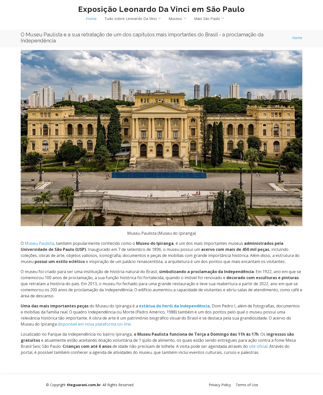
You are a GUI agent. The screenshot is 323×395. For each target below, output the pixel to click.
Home (91, 18)
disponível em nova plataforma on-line (94, 324)
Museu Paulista (39, 243)
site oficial (258, 346)
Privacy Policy (220, 384)
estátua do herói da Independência (174, 306)
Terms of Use (247, 384)
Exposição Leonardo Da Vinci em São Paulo (161, 9)
